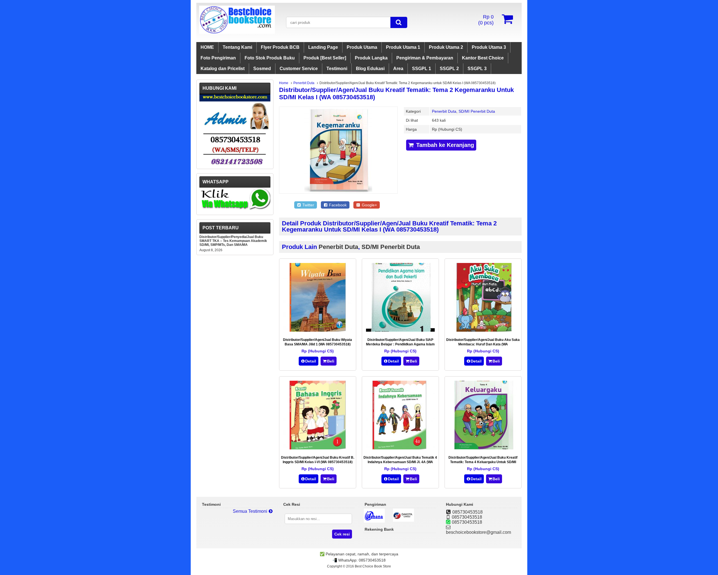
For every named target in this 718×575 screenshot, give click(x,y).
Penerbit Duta (303, 83)
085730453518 (372, 560)
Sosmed (262, 68)
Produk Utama (362, 47)
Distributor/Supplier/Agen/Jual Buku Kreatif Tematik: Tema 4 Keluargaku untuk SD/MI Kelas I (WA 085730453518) (482, 462)
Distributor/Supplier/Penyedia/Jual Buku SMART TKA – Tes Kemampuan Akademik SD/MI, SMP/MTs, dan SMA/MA (233, 241)
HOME (207, 47)
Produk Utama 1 (403, 47)
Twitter (307, 205)
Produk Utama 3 (489, 47)
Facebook (337, 205)
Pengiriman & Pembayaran (424, 58)
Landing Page (323, 47)
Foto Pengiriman (218, 58)
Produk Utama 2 (446, 47)
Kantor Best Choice (483, 58)
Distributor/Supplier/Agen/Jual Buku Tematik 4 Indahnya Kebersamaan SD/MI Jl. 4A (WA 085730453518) (400, 462)
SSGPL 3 (477, 68)
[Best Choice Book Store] (237, 32)
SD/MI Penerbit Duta (477, 111)
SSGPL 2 (449, 68)
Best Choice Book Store (373, 566)
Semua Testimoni (250, 511)
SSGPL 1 (421, 68)
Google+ (369, 205)
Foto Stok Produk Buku (270, 58)
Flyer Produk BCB (280, 47)
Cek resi (342, 534)
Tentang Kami (237, 47)
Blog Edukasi (370, 68)
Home (283, 83)
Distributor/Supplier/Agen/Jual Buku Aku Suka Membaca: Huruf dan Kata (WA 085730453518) (483, 344)
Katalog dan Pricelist (223, 68)
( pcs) (486, 20)
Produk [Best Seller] (324, 58)
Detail (310, 361)
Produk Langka (371, 58)
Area (398, 68)
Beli (330, 361)
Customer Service (299, 68)
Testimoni (336, 68)
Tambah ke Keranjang (444, 145)
